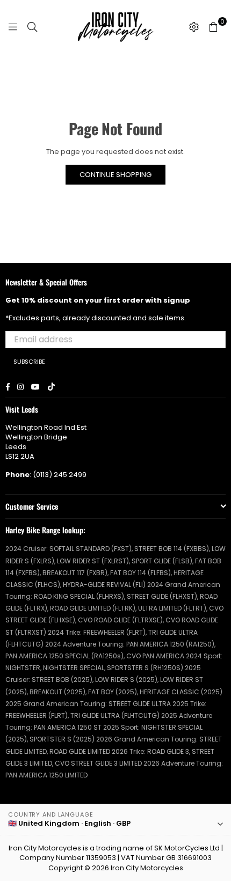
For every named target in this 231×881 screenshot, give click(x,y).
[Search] (32, 27)
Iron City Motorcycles (147, 868)
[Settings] (194, 27)
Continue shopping (115, 175)
